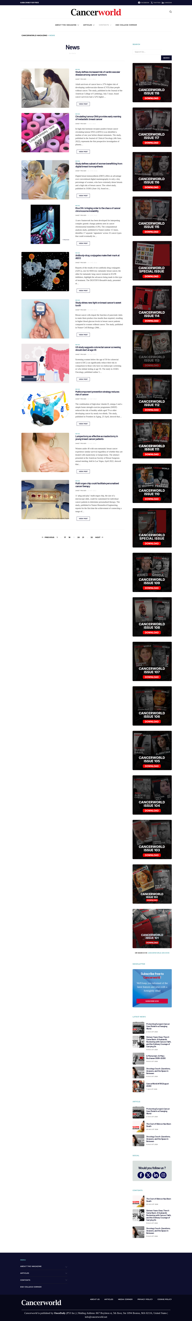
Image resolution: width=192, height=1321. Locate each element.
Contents (104, 25)
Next (97, 537)
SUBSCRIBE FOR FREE (29, 3)
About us (95, 1299)
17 (65, 537)
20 (78, 537)
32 (92, 537)
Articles (87, 25)
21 (83, 537)
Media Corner (125, 1299)
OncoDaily (60, 1313)
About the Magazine (65, 25)
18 (69, 537)
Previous (49, 537)
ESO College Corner (126, 25)
